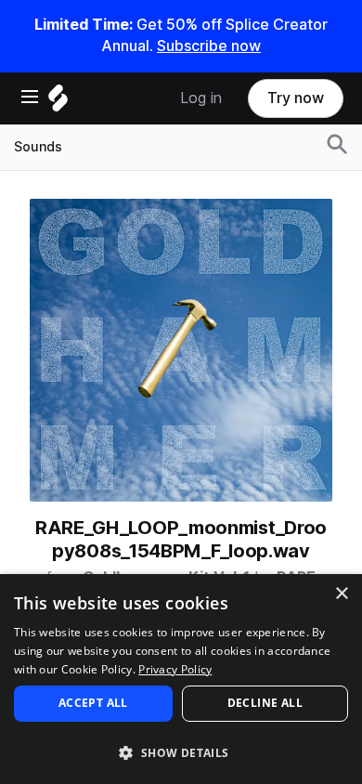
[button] (181, 752)
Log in (201, 98)
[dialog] (181, 679)
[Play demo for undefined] (181, 350)
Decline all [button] (265, 703)
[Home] (58, 103)
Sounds (38, 146)
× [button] (341, 594)
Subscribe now (209, 46)
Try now (295, 98)
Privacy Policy (175, 669)
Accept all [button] (93, 703)
